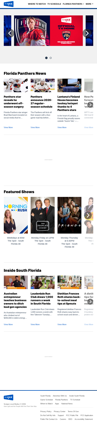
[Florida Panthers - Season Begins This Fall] (48, 31)
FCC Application (87, 415)
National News (67, 404)
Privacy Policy (45, 411)
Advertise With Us (60, 396)
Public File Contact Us (48, 419)
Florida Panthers (73, 4)
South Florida (45, 396)
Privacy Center (59, 411)
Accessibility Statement (84, 419)
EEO (70, 419)
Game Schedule (46, 400)
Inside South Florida (76, 396)
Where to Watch (37, 4)
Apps (57, 404)
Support (61, 415)
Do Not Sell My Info (47, 415)
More (89, 4)
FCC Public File (72, 415)
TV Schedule (54, 4)
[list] (48, 34)
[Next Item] (87, 33)
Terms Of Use (73, 411)
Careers (63, 419)
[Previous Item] (10, 33)
